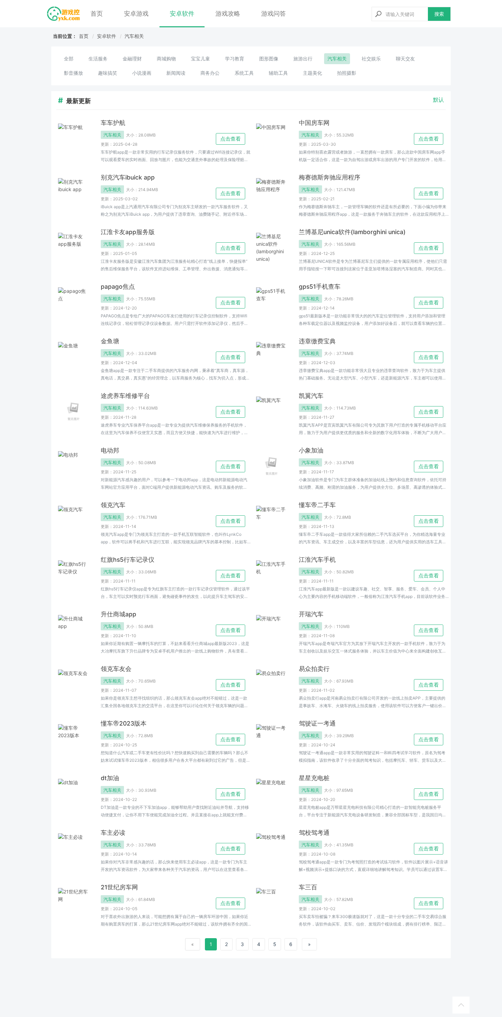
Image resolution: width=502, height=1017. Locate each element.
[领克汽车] (73, 521)
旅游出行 (302, 58)
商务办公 (210, 73)
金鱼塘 (110, 341)
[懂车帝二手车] (271, 521)
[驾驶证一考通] (271, 739)
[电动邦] (73, 466)
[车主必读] (73, 848)
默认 (438, 99)
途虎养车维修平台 (125, 395)
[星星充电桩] (271, 794)
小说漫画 (141, 73)
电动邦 (110, 450)
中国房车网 (314, 122)
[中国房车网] (271, 138)
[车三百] (271, 903)
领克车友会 (116, 668)
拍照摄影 (346, 73)
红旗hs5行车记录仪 (127, 559)
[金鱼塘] (73, 357)
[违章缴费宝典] (271, 357)
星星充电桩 (314, 778)
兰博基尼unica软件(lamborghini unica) (352, 231)
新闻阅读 (175, 73)
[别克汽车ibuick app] (73, 193)
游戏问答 (273, 13)
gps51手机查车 (319, 286)
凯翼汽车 (311, 395)
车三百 (308, 887)
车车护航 (113, 122)
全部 (68, 58)
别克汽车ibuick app (128, 177)
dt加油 (110, 778)
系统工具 (244, 73)
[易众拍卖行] (271, 684)
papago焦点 (118, 286)
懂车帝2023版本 (124, 723)
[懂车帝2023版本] (73, 739)
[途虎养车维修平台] (73, 411)
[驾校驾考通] (271, 848)
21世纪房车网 (119, 887)
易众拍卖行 (314, 668)
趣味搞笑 (107, 73)
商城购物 (166, 58)
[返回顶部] (461, 1005)
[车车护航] (73, 138)
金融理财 (132, 58)
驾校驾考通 (314, 832)
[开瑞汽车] (271, 630)
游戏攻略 (227, 13)
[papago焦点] (73, 302)
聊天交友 (405, 58)
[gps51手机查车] (271, 302)
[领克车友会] (73, 684)
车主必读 (113, 832)
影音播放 (73, 73)
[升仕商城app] (73, 630)
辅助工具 (278, 73)
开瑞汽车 (311, 614)
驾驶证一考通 (317, 723)
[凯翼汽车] (271, 411)
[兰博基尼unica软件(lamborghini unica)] (271, 248)
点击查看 (230, 138)
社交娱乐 (371, 58)
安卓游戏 (136, 13)
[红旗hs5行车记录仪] (73, 575)
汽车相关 (134, 36)
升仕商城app (118, 614)
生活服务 (98, 58)
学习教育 (234, 58)
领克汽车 (113, 505)
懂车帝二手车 (317, 505)
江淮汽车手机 (317, 559)
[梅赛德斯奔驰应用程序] (271, 193)
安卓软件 (182, 13)
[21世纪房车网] (73, 903)
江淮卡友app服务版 (128, 231)
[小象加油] (271, 466)
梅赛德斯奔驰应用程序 (329, 177)
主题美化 (312, 73)
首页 (96, 13)
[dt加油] (73, 794)
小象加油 (311, 450)
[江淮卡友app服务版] (73, 248)
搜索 (439, 14)
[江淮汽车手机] (271, 575)
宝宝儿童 (200, 58)
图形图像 (268, 58)
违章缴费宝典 (317, 341)
